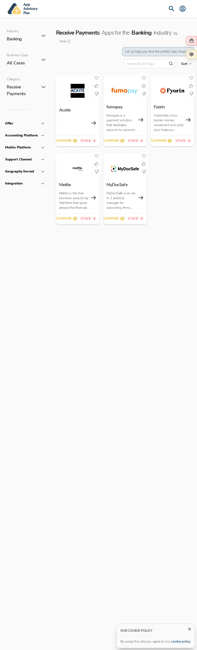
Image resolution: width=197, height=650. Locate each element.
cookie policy (180, 641)
